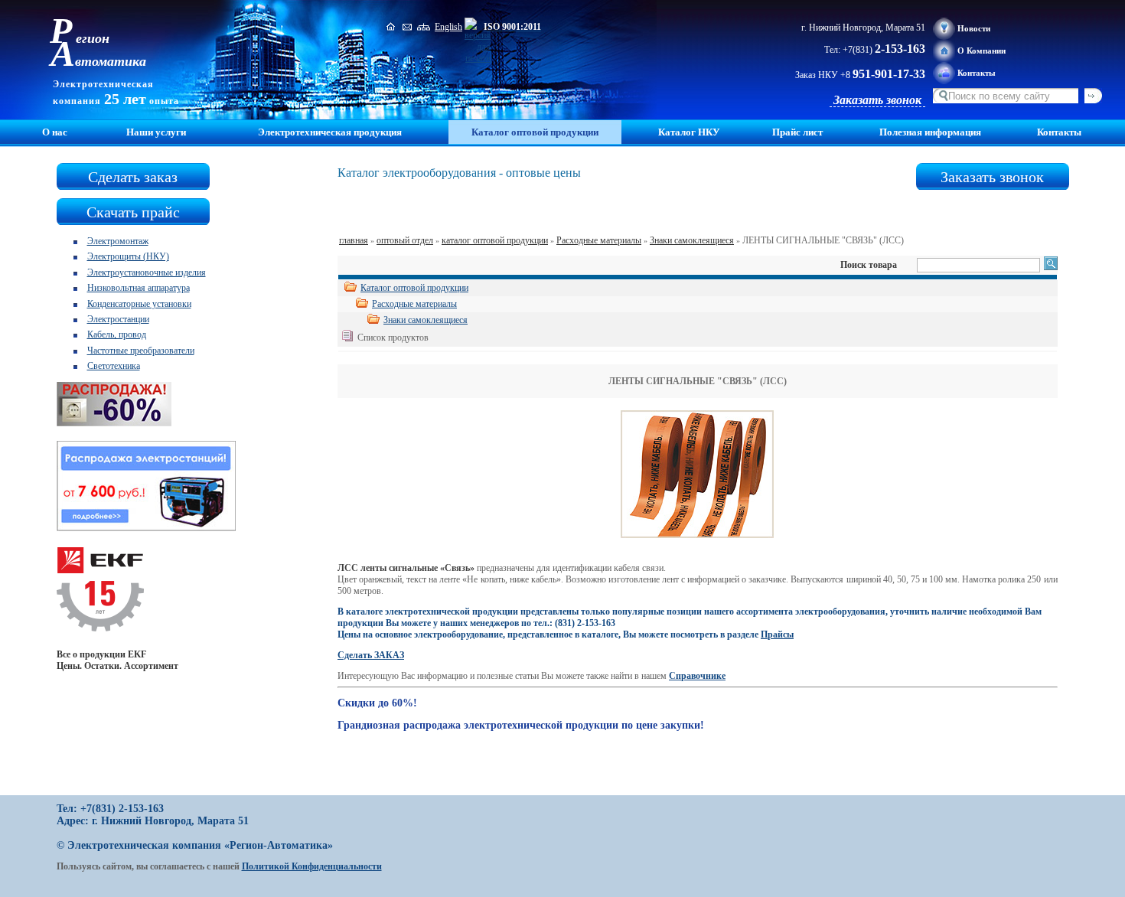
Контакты (976, 72)
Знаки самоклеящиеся (692, 240)
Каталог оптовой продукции (414, 287)
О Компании (981, 50)
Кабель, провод (116, 334)
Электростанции (118, 319)
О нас (54, 132)
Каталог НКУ (689, 132)
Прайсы (777, 634)
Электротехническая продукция (330, 132)
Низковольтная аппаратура (138, 287)
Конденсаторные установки (139, 303)
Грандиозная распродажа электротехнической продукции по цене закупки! (521, 725)
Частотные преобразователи (140, 350)
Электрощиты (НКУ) (128, 256)
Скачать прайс (133, 212)
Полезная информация (930, 132)
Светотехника (113, 365)
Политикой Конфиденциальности (312, 866)
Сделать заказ (133, 176)
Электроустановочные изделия (146, 272)
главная (353, 240)
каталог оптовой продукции (495, 240)
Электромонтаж (117, 241)
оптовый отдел (405, 240)
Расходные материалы (598, 240)
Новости (973, 28)
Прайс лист (797, 132)
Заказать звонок (877, 99)
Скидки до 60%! (377, 703)
